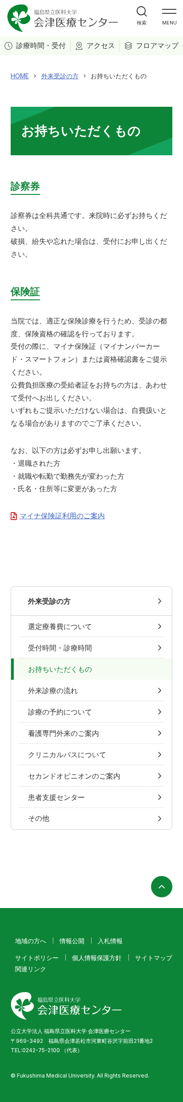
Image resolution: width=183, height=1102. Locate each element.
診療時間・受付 (41, 45)
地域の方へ (30, 941)
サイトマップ (153, 957)
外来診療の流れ (53, 690)
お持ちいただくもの (60, 669)
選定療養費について (60, 626)
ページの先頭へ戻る (161, 886)
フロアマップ (157, 45)
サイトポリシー (37, 957)
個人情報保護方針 (97, 957)
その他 (38, 818)
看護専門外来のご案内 (63, 733)
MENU (169, 23)
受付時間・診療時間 (60, 647)
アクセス (101, 45)
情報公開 (72, 941)
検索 (142, 23)
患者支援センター (56, 797)
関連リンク (30, 969)
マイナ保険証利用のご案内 (62, 515)
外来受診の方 (49, 601)
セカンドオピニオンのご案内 (74, 775)
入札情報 (110, 941)
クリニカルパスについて (67, 754)
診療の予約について (60, 711)
